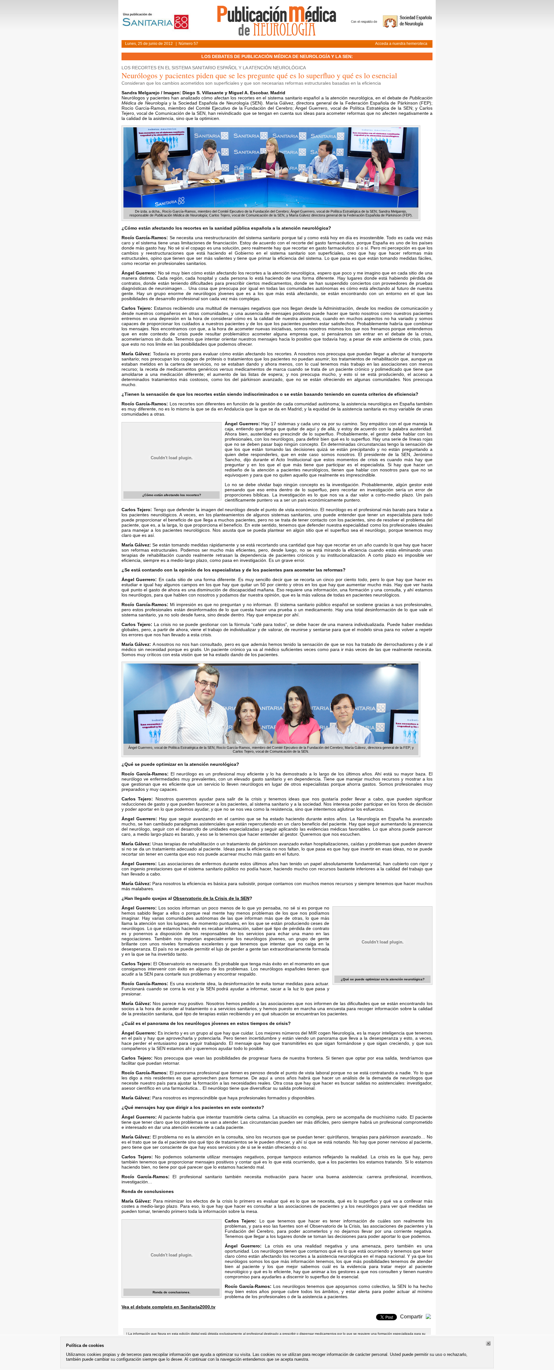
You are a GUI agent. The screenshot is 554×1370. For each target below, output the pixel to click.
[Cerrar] (488, 1343)
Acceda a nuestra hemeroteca (401, 43)
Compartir (411, 1316)
